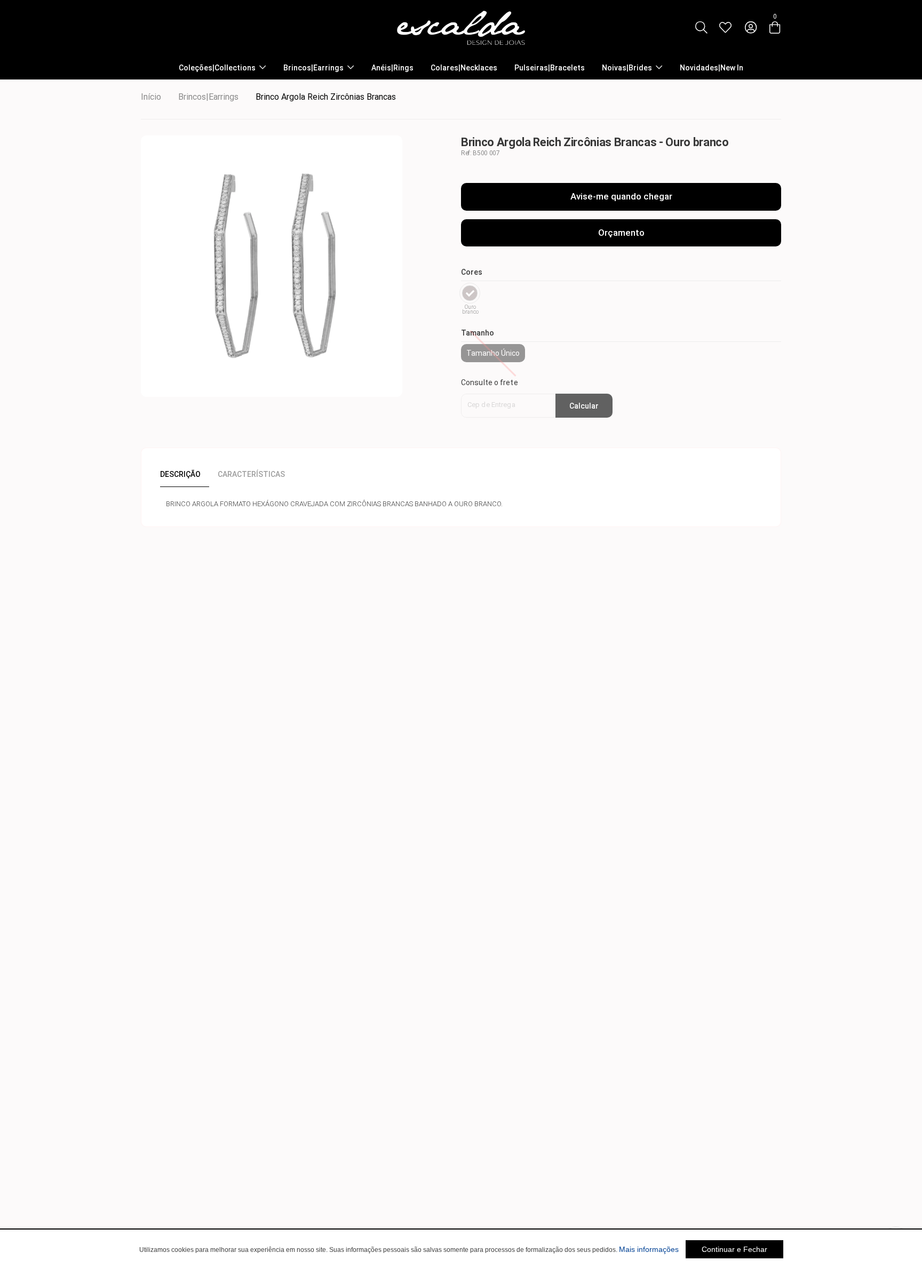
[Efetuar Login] (751, 28)
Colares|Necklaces (464, 67)
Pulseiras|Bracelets (549, 67)
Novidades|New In (711, 67)
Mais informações (649, 1249)
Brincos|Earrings (313, 67)
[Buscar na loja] (701, 28)
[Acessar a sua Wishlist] (725, 28)
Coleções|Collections (217, 67)
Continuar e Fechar (734, 1249)
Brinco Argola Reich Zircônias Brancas (326, 97)
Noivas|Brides (627, 67)
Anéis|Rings (392, 67)
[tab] (184, 474)
